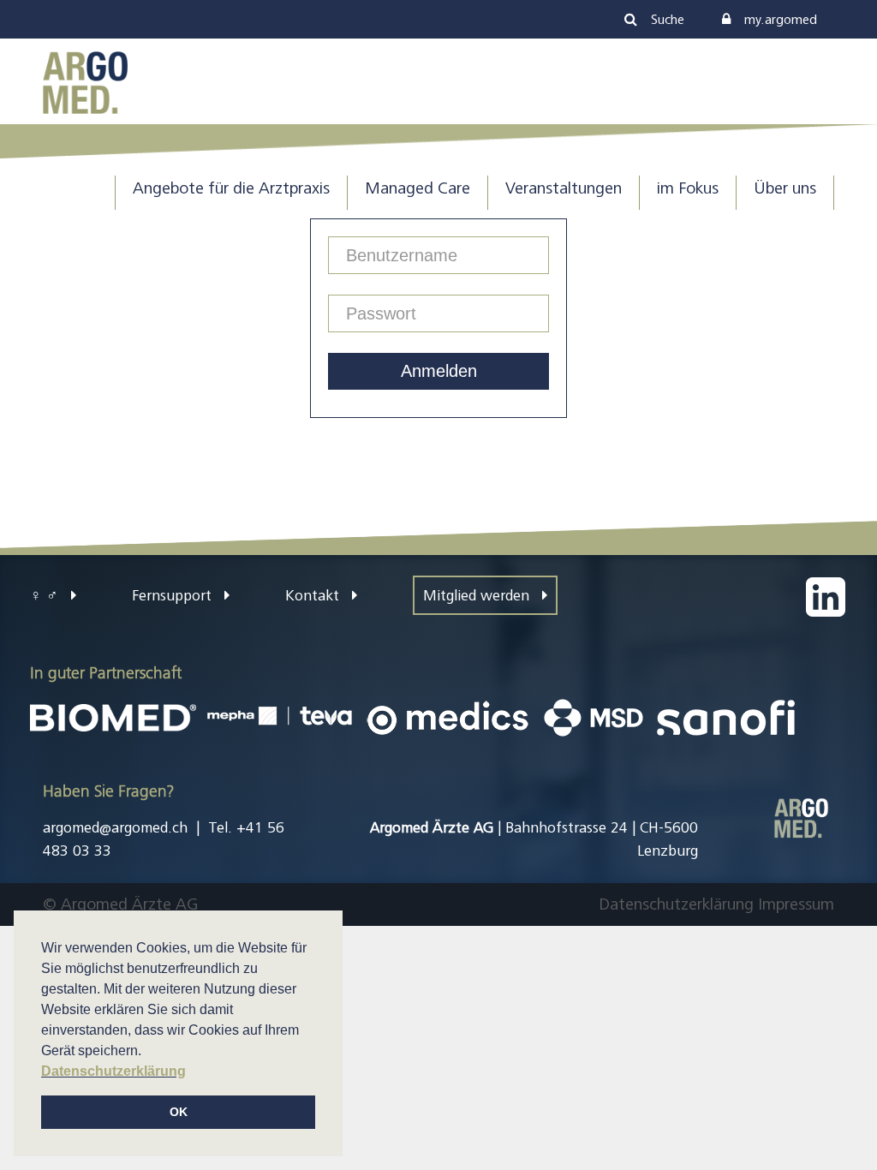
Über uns (785, 188)
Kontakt (314, 595)
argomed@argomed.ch (115, 827)
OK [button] (179, 1112)
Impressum (796, 904)
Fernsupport (174, 595)
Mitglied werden (478, 595)
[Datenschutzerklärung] (756, 904)
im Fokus (688, 188)
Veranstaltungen (563, 188)
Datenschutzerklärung (676, 904)
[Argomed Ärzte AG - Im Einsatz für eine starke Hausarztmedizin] (85, 81)
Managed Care (417, 188)
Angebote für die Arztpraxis (231, 188)
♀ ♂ (46, 595)
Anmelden (439, 370)
